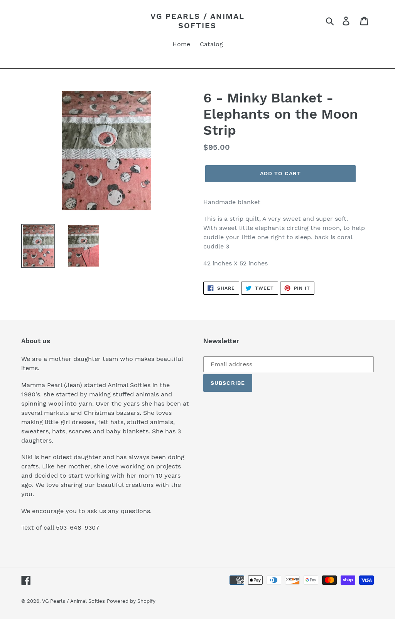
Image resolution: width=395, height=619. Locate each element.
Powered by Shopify (131, 601)
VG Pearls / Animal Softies (197, 21)
